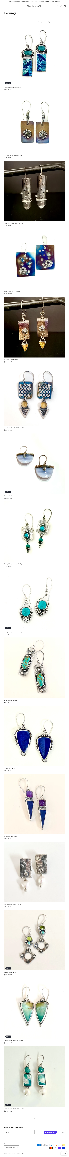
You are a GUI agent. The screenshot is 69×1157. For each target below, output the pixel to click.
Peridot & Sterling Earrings (10, 972)
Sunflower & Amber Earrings (11, 359)
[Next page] (39, 1119)
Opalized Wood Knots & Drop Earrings (13, 1040)
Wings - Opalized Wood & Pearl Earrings (14, 1108)
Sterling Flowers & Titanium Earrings (13, 155)
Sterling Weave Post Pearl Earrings (12, 904)
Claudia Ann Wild (11, 1153)
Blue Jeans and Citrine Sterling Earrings (14, 427)
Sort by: (40, 22)
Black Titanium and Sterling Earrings (13, 223)
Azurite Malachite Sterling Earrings (12, 87)
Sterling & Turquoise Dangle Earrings (13, 564)
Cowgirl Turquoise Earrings (11, 700)
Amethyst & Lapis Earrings (10, 836)
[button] (3, 6)
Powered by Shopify (19, 1153)
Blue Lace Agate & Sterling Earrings (13, 495)
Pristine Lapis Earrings (9, 768)
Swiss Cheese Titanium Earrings (12, 291)
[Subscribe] (32, 1132)
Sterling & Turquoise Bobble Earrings (13, 632)
